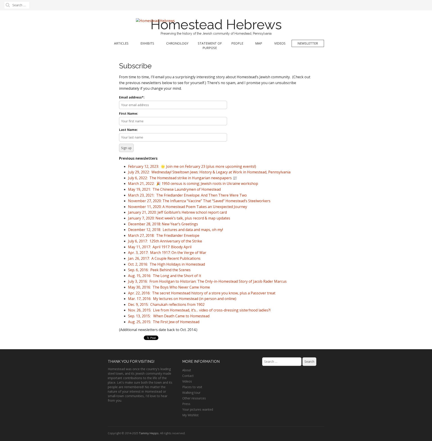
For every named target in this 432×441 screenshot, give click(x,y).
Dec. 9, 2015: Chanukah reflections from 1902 (166, 304)
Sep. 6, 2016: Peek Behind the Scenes (159, 269)
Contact (188, 376)
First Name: (128, 113)
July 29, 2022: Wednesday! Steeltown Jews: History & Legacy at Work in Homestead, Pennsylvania (209, 172)
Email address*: (131, 97)
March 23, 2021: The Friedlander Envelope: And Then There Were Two (187, 195)
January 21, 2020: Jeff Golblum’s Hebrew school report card (177, 212)
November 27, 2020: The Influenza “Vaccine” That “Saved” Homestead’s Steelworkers (199, 200)
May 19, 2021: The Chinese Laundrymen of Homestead (174, 189)
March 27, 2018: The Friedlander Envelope (163, 235)
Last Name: (128, 130)
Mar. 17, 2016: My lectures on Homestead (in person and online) (182, 298)
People (237, 43)
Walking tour (191, 392)
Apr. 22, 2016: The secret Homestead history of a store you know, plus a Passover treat (201, 293)
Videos (280, 43)
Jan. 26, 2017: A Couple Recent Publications (164, 258)
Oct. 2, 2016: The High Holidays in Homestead (166, 264)
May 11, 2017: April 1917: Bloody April (159, 246)
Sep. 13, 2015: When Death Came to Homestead (168, 315)
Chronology (177, 43)
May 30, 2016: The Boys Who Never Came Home (169, 287)
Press (186, 404)
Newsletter (307, 43)
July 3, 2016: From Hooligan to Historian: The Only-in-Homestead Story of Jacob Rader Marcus (207, 281)
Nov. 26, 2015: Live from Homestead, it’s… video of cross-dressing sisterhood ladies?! (199, 310)
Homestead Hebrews (216, 24)
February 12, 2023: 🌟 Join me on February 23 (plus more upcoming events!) (192, 166)
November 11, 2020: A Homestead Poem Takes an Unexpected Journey (187, 206)
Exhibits (147, 43)
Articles (121, 43)
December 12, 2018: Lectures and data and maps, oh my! (175, 229)
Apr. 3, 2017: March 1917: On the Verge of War (167, 252)
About (186, 370)
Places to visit (192, 387)
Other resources (194, 398)
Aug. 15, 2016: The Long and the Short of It (164, 275)
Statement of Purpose (210, 45)
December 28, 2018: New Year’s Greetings (163, 224)
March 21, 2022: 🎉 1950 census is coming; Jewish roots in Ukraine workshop (193, 183)
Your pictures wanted (197, 409)
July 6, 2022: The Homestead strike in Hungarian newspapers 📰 (182, 177)
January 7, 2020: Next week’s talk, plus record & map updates (179, 218)
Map (258, 43)
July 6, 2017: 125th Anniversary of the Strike (165, 241)
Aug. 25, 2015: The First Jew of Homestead (163, 321)
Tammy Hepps (149, 433)
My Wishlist (190, 415)
